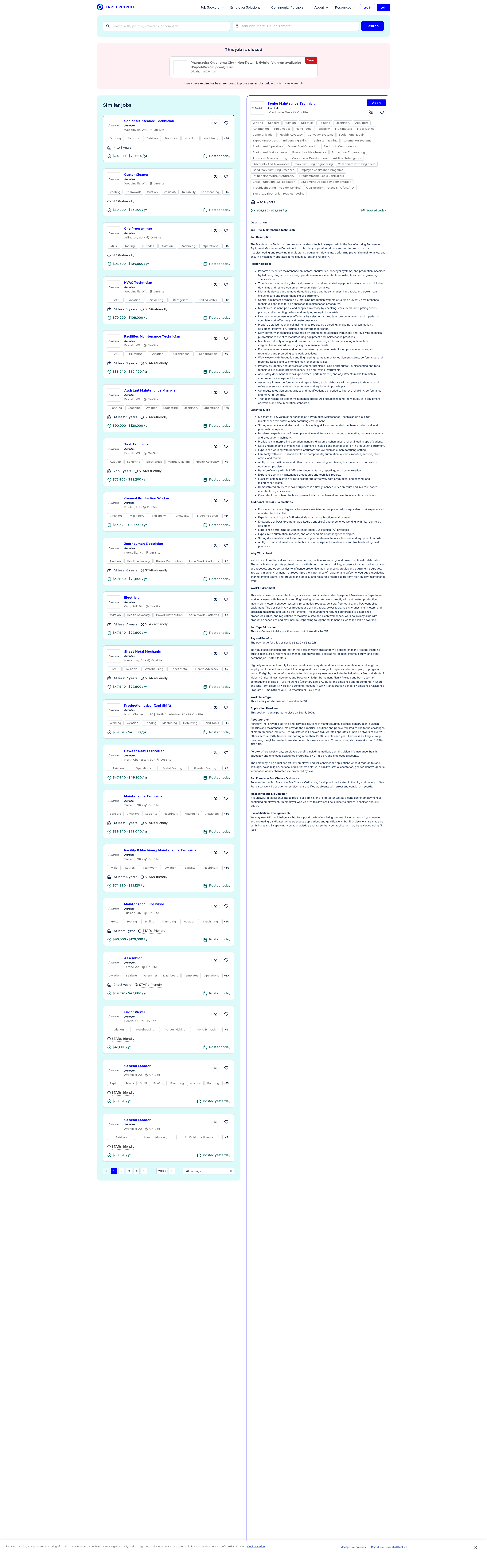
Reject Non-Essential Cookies (389, 1546)
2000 (162, 1171)
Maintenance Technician (144, 796)
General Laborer (137, 1066)
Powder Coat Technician (144, 751)
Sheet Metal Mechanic (142, 651)
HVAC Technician (138, 282)
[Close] (476, 1547)
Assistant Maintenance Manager (150, 390)
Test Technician (137, 444)
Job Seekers (210, 7)
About (319, 7)
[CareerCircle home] (116, 7)
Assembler (133, 958)
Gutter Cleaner (136, 174)
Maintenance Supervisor (144, 904)
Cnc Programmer (138, 228)
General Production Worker (146, 498)
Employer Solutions (245, 7)
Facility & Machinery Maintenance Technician (161, 850)
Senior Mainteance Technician (149, 121)
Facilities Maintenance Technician (152, 336)
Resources (343, 7)
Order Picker (134, 1012)
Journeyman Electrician (143, 544)
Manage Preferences (353, 1546)
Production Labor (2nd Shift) (147, 705)
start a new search (290, 83)
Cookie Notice (256, 1546)
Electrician (133, 597)
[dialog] (243, 1547)
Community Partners (287, 7)
